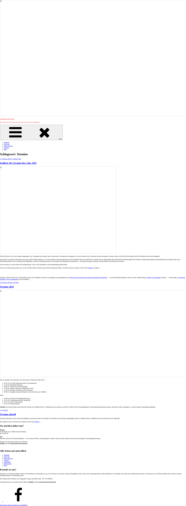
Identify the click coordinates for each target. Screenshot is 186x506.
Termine (6, 148)
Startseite (6, 142)
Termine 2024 (7, 286)
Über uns (6, 144)
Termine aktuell (8, 414)
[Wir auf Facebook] (18, 502)
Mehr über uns (8, 146)
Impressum (7, 462)
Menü (60, 139)
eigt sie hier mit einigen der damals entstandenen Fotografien (88, 277)
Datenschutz (7, 464)
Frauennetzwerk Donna (7, 119)
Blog (5, 149)
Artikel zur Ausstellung (154, 277)
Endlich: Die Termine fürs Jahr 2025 (18, 163)
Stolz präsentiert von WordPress (17, 505)
